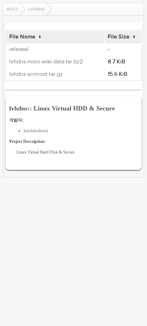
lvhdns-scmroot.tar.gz (36, 74)
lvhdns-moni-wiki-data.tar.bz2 (46, 61)
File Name (22, 36)
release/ (19, 49)
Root (12, 9)
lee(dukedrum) (36, 130)
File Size (119, 36)
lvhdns (36, 9)
